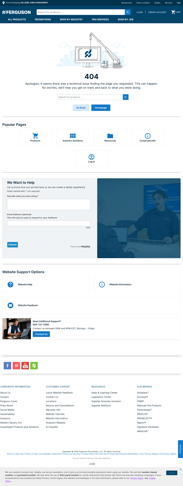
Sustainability (7, 414)
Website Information (57, 418)
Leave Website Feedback (59, 392)
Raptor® (141, 422)
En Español (52, 426)
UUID (92, 463)
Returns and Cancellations (60, 405)
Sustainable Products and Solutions (19, 426)
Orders (157, 3)
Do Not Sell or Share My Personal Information (117, 454)
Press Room (6, 405)
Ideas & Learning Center (104, 392)
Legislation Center (101, 396)
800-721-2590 (41, 324)
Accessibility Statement (50, 454)
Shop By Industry (71, 19)
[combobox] (81, 12)
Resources (98, 386)
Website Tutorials (55, 414)
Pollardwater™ (144, 409)
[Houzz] (34, 365)
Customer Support (58, 386)
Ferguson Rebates (55, 422)
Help (179, 3)
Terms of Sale (31, 454)
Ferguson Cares (8, 401)
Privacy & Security (71, 454)
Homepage (101, 107)
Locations (51, 401)
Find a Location (143, 3)
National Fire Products (149, 405)
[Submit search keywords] (128, 12)
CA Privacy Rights (168, 454)
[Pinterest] (16, 365)
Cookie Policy (88, 454)
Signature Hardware (148, 426)
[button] (180, 469)
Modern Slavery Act (11, 422)
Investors (5, 418)
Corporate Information (15, 386)
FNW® (140, 401)
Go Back (80, 107)
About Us (5, 392)
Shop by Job (125, 19)
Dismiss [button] (172, 473)
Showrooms (127, 3)
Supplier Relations (101, 405)
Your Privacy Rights (149, 454)
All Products (17, 19)
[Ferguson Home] (16, 12)
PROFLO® (142, 414)
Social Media (7, 409)
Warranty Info (53, 409)
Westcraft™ (143, 431)
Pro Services (100, 19)
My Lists (168, 3)
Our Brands (144, 386)
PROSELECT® (144, 418)
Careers (4, 396)
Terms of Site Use (15, 454)
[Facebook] (7, 365)
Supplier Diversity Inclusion (106, 401)
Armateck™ (143, 392)
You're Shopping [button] (26, 3)
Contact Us (41, 334)
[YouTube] (25, 365)
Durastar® (142, 396)
